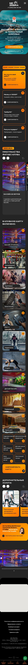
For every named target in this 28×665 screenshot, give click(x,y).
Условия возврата (14, 629)
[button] (14, 47)
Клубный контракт (14, 627)
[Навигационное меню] (25, 3)
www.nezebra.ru (5, 643)
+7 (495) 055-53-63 (14, 7)
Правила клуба (14, 632)
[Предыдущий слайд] (1, 558)
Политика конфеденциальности (14, 621)
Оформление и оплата (14, 624)
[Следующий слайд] (27, 558)
